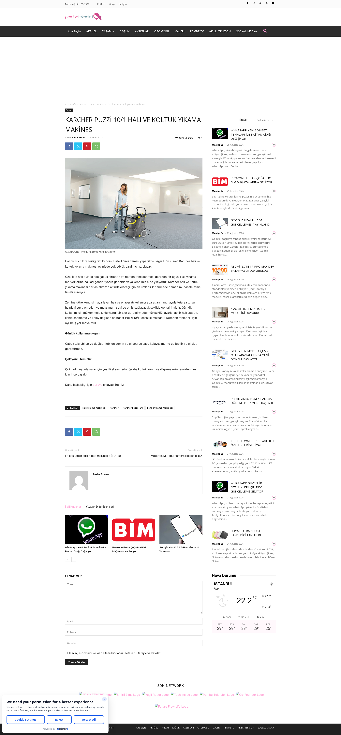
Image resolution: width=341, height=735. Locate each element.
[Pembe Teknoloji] (217, 694)
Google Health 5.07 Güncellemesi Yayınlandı (250, 222)
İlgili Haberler (73, 506)
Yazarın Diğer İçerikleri (100, 506)
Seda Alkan (78, 137)
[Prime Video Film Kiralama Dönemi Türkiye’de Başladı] (220, 402)
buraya (97, 385)
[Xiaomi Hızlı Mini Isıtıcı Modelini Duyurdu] (220, 312)
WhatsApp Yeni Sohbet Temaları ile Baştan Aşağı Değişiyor (251, 134)
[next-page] (73, 559)
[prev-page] (67, 559)
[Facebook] (247, 3)
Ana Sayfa (70, 104)
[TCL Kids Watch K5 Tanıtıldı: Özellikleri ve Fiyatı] (220, 444)
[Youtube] (273, 3)
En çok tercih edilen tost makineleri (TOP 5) (93, 456)
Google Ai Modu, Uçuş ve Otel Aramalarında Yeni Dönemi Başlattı (250, 355)
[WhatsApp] (96, 146)
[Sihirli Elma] (127, 694)
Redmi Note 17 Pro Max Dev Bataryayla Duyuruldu (252, 268)
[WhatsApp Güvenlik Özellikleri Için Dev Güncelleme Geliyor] (220, 486)
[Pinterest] (87, 146)
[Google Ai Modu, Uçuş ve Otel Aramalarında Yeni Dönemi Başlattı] (220, 354)
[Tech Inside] (184, 694)
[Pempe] (170, 17)
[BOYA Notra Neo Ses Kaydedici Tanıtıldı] (220, 534)
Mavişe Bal (218, 144)
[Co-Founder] (250, 694)
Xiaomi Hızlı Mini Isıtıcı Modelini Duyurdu (248, 311)
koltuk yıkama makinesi (160, 407)
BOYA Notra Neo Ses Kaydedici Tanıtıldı (246, 533)
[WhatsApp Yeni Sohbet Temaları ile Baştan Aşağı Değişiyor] (86, 529)
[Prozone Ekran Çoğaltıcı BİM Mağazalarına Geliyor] (133, 529)
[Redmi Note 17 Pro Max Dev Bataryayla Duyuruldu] (220, 269)
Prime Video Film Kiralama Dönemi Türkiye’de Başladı (252, 401)
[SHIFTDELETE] (95, 694)
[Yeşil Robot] (155, 694)
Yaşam (83, 104)
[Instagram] (254, 3)
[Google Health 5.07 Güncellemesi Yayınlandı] (180, 529)
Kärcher (114, 407)
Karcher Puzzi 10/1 (133, 407)
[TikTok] (260, 3)
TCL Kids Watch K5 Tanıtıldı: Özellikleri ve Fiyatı (253, 443)
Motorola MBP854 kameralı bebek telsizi (176, 456)
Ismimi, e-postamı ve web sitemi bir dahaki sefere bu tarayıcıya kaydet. (115, 653)
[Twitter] (267, 3)
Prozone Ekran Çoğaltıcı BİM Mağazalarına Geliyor (251, 180)
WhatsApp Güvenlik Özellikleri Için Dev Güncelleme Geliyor (247, 487)
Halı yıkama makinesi (94, 407)
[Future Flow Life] (171, 706)
